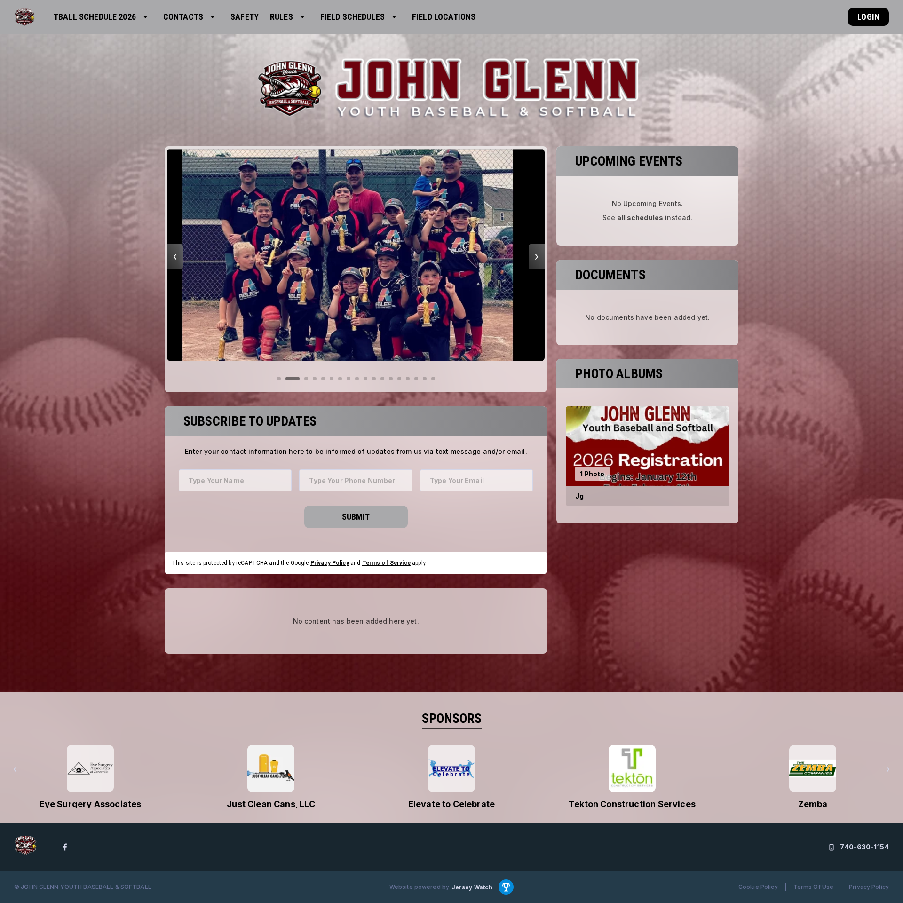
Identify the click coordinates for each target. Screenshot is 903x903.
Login (868, 17)
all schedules (640, 218)
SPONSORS (452, 718)
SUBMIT (356, 517)
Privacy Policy (329, 563)
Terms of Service (386, 563)
